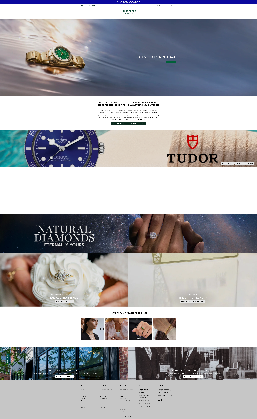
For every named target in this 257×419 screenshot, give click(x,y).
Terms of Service (123, 411)
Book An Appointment (88, 5)
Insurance (102, 407)
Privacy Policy (123, 405)
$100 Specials (84, 407)
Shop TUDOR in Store (245, 163)
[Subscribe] (171, 395)
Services (155, 16)
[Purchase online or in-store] (192, 280)
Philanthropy (123, 398)
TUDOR (83, 394)
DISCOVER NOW (227, 163)
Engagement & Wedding (127, 16)
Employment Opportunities (126, 389)
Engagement (84, 396)
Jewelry (139, 16)
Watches (147, 16)
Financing (102, 405)
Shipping (122, 407)
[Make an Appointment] (64, 363)
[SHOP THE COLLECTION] (64, 280)
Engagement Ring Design (106, 389)
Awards (121, 396)
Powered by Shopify (128, 416)
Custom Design (104, 391)
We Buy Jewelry (104, 398)
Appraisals (102, 402)
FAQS (121, 391)
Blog (121, 394)
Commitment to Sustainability (127, 400)
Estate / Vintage (84, 405)
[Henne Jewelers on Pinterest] (164, 400)
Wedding (83, 398)
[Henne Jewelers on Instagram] (159, 400)
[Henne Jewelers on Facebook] (161, 400)
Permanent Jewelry (104, 394)
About (162, 16)
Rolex (95, 16)
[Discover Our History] (192, 363)
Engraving (102, 400)
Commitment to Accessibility (126, 402)
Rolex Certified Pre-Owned (108, 16)
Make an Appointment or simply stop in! (128, 123)
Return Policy (123, 409)
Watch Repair (103, 396)
